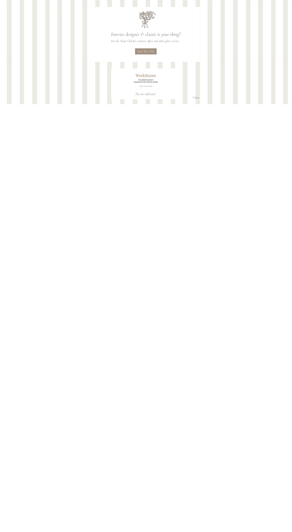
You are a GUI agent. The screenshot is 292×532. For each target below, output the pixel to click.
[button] (196, 98)
